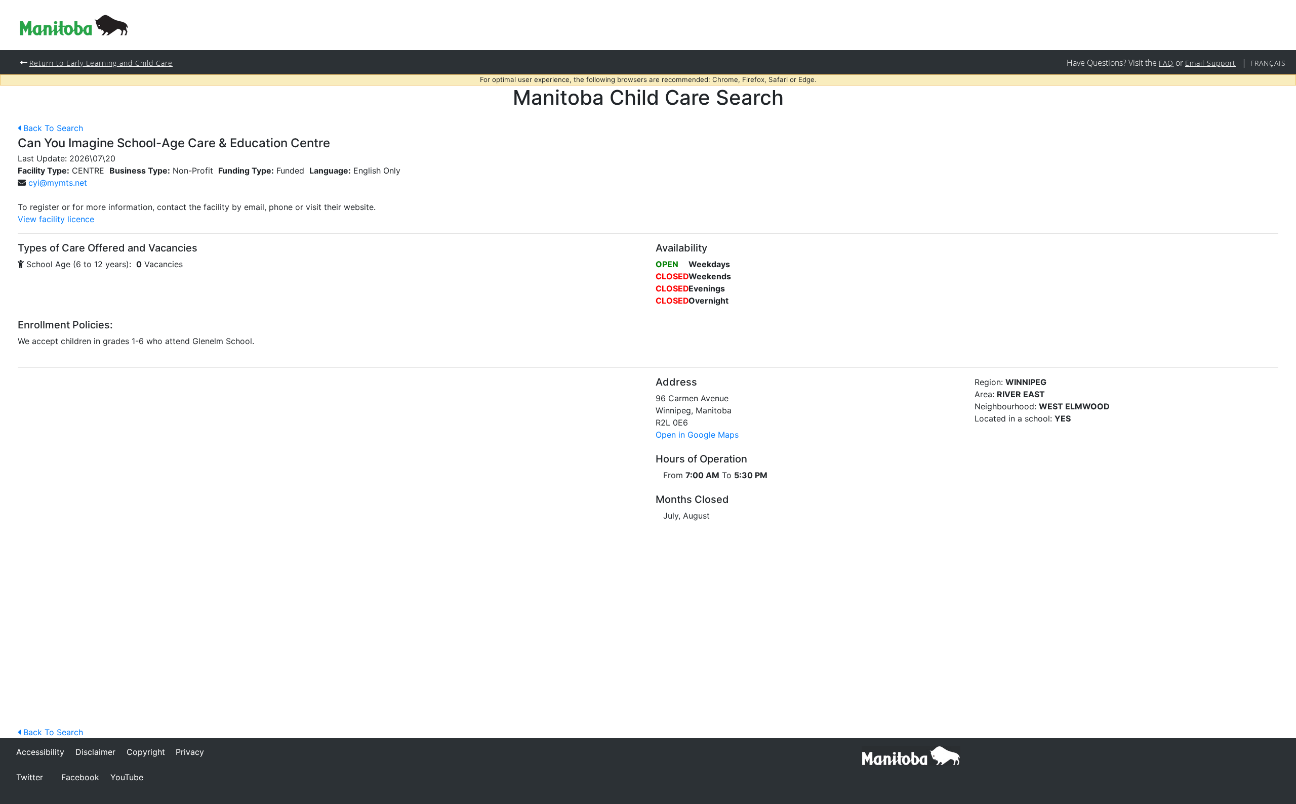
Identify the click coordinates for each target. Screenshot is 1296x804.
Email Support (1210, 63)
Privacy (190, 752)
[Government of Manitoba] (911, 755)
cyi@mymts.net (57, 183)
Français (1268, 63)
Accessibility (40, 752)
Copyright (146, 752)
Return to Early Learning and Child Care (101, 63)
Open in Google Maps (697, 435)
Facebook (80, 777)
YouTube (126, 777)
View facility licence (56, 219)
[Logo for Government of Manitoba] (74, 25)
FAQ (1166, 63)
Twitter (29, 777)
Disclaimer (95, 752)
